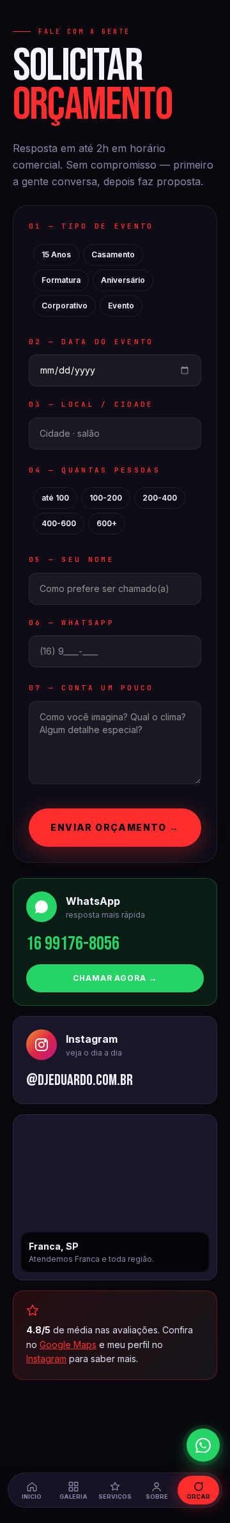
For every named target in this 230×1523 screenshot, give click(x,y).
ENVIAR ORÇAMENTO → (114, 827)
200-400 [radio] (159, 498)
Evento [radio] (121, 305)
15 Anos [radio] (56, 254)
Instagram (46, 1358)
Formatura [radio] (61, 280)
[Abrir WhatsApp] (203, 1445)
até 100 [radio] (55, 498)
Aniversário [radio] (123, 280)
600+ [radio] (106, 523)
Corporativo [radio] (65, 305)
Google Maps (68, 1344)
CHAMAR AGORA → (115, 978)
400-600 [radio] (59, 523)
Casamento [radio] (113, 254)
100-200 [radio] (105, 498)
